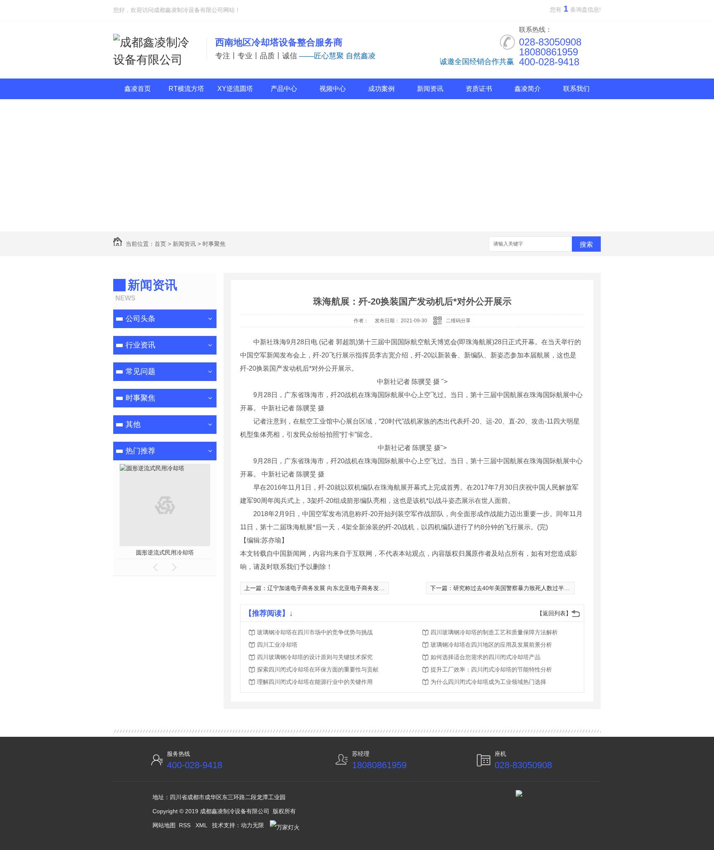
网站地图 (164, 825)
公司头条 (140, 318)
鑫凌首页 (137, 88)
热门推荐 (140, 451)
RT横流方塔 (186, 88)
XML (202, 825)
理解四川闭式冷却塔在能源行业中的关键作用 (315, 682)
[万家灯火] (283, 825)
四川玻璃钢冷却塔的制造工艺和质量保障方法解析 (494, 632)
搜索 (586, 244)
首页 (160, 243)
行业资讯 (140, 345)
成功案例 (381, 88)
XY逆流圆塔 (235, 88)
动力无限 (252, 825)
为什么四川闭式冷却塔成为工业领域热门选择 (488, 682)
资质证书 (479, 88)
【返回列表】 (554, 613)
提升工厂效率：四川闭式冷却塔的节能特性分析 (491, 669)
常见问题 (140, 371)
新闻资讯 (430, 88)
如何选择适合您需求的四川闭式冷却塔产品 (485, 657)
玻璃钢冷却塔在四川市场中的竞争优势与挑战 (315, 632)
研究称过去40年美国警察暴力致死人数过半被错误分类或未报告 (534, 588)
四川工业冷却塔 (277, 644)
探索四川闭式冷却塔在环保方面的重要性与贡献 (317, 669)
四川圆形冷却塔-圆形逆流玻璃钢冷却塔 (165, 552)
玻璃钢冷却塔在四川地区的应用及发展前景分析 (491, 644)
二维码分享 (458, 321)
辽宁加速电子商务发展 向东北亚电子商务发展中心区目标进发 (346, 588)
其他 (133, 424)
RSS (185, 825)
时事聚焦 (214, 243)
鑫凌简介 (527, 88)
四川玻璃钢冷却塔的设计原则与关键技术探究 (315, 657)
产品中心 (284, 88)
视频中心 (332, 88)
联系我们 (576, 88)
